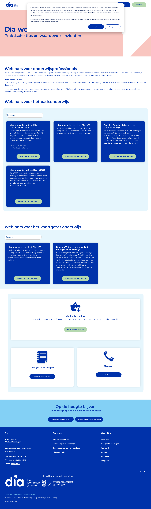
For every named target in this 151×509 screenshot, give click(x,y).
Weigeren (112, 27)
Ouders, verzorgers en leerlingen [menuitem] (67, 448)
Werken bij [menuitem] (105, 448)
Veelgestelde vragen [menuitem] (110, 444)
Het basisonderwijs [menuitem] (61, 440)
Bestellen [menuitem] (105, 456)
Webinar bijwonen (28, 156)
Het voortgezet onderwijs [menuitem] (64, 444)
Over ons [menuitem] (105, 440)
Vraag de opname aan (75, 156)
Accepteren (96, 27)
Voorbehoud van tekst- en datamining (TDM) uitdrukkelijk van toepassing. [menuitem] (31, 498)
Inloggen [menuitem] (105, 461)
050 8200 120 (20, 460)
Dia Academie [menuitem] (59, 452)
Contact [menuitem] (104, 452)
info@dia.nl (15, 464)
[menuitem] (14, 494)
